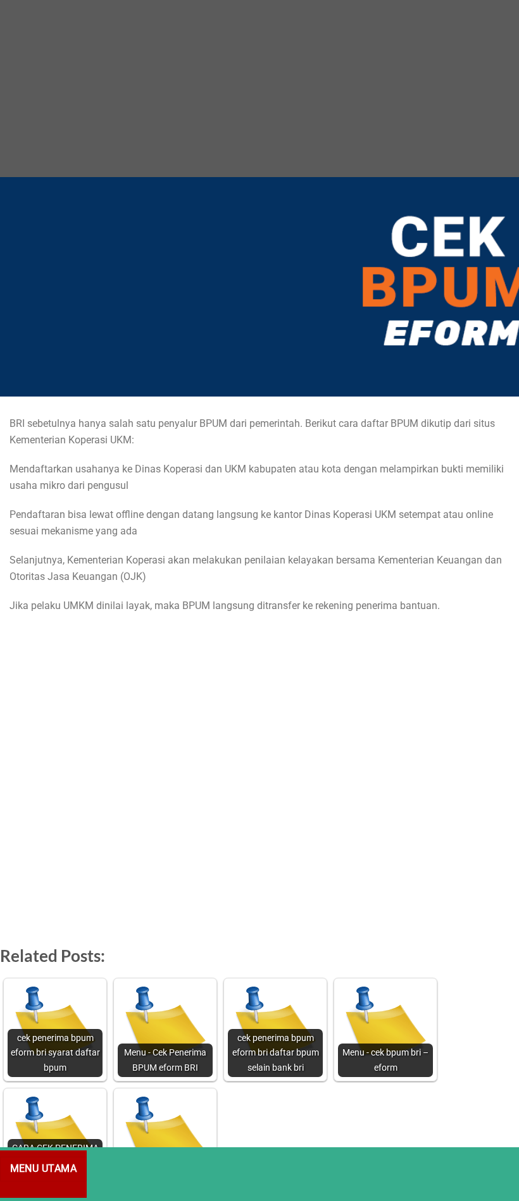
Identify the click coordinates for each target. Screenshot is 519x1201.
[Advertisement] (259, 88)
